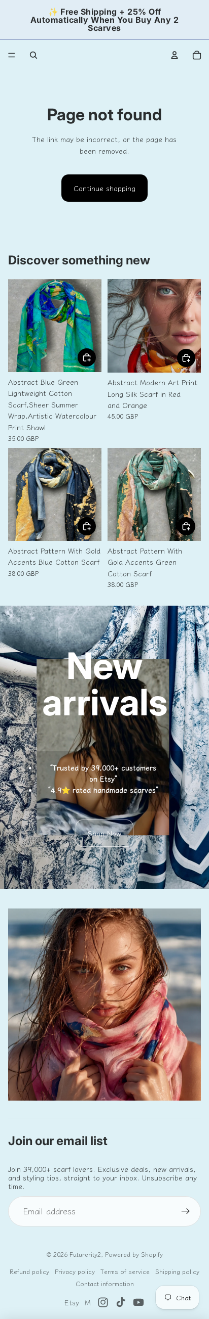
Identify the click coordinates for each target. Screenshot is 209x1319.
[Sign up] (185, 1211)
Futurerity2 (85, 1254)
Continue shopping (104, 188)
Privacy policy (75, 1271)
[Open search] (33, 55)
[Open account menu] (174, 55)
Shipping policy (177, 1271)
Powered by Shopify (134, 1254)
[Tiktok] (121, 1302)
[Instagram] (103, 1302)
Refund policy (29, 1271)
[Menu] (11, 55)
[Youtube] (138, 1302)
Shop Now (104, 833)
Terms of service (125, 1271)
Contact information (105, 1283)
